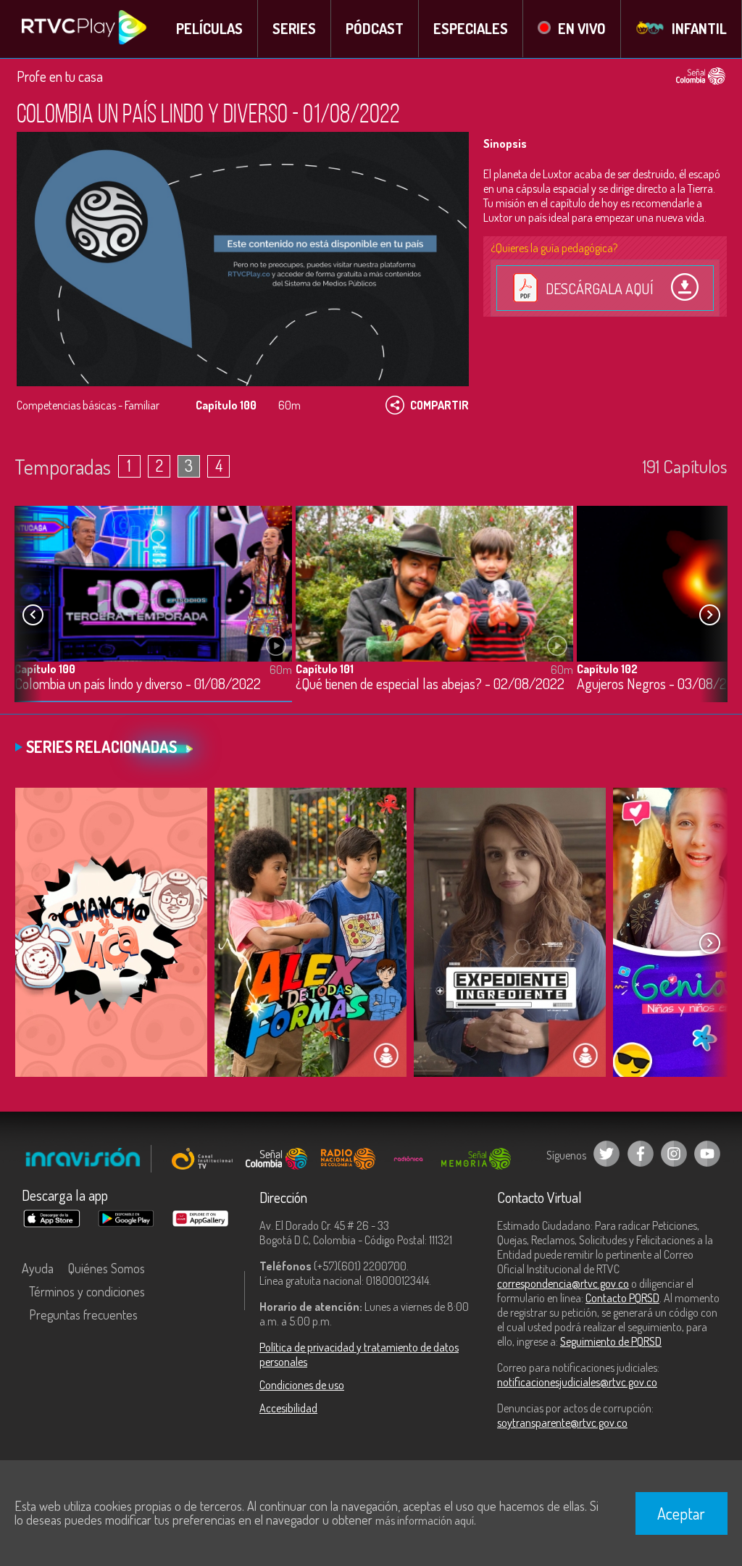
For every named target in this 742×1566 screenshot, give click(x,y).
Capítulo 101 (325, 669)
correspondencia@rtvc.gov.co (563, 1283)
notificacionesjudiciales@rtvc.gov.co (577, 1382)
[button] (709, 614)
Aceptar (681, 1513)
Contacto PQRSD (622, 1298)
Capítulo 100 (44, 669)
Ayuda (38, 1268)
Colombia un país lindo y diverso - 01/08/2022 (137, 684)
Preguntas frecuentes (83, 1315)
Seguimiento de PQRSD (611, 1341)
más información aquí (424, 1520)
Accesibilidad (288, 1408)
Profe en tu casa (60, 76)
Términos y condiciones (87, 1291)
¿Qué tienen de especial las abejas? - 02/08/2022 (430, 684)
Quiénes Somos (106, 1268)
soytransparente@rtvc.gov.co (562, 1422)
